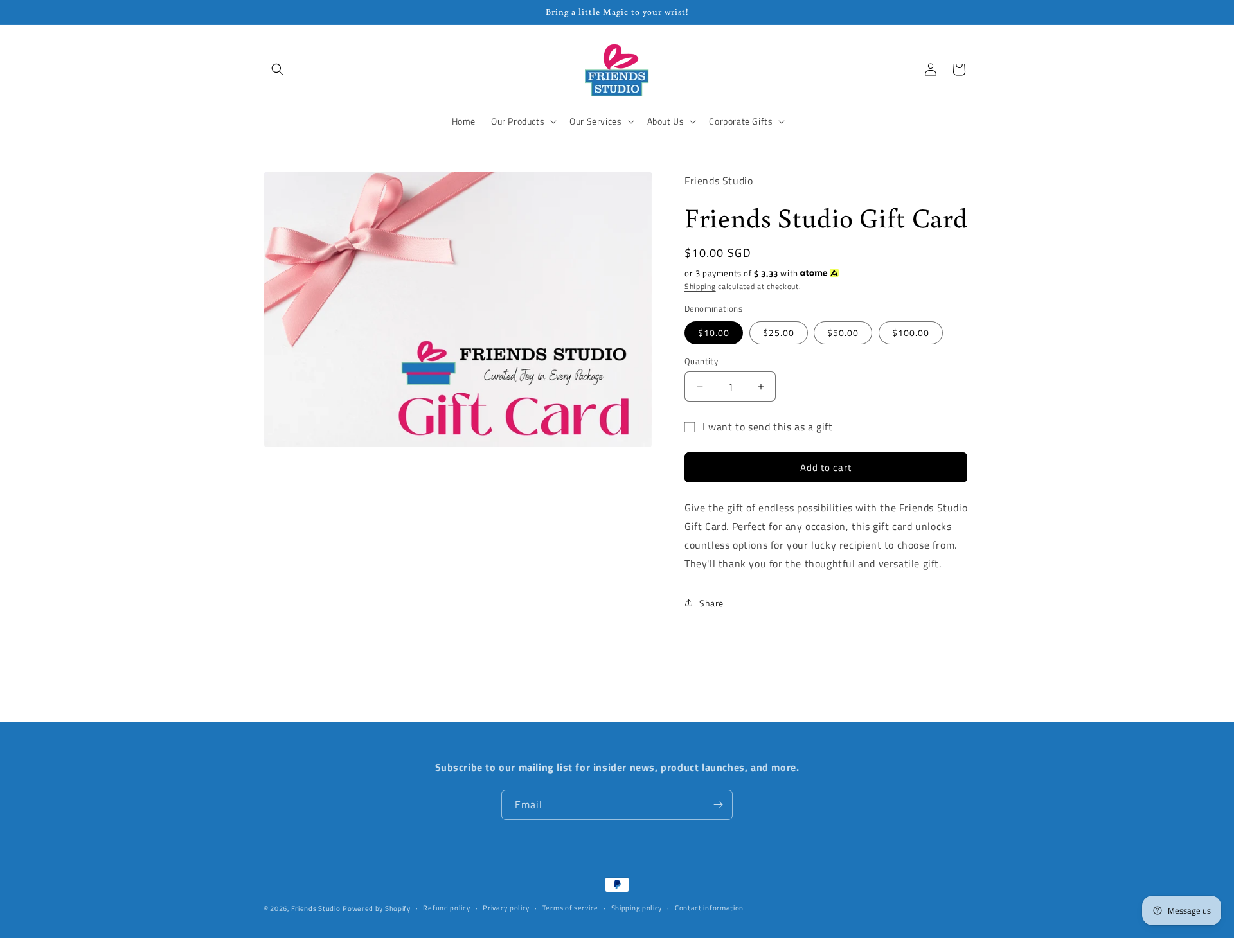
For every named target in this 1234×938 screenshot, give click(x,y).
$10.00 (713, 332)
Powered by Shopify (377, 908)
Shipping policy (637, 908)
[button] (278, 69)
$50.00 (843, 332)
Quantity (701, 361)
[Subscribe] (718, 805)
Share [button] (711, 603)
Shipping (700, 286)
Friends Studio (316, 908)
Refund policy (446, 908)
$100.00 (910, 332)
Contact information (709, 908)
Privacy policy (506, 908)
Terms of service (570, 908)
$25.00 (778, 332)
